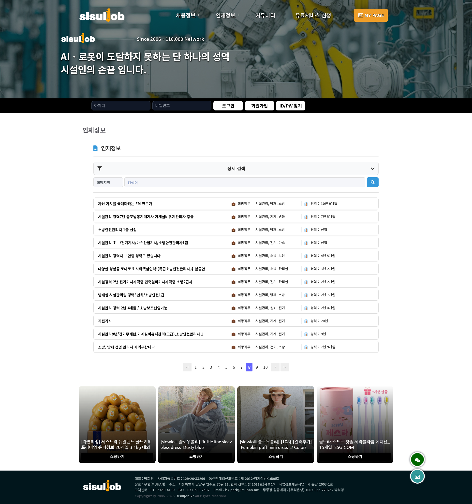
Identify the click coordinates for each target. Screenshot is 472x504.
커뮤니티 (265, 15)
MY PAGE (374, 15)
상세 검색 (236, 168)
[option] (236, 49)
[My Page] (417, 476)
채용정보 (185, 15)
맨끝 (284, 367)
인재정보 (225, 15)
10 (265, 367)
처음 (187, 367)
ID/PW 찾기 (290, 105)
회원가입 (259, 105)
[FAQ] (417, 459)
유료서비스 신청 (313, 15)
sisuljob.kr (185, 495)
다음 (275, 367)
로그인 (228, 105)
